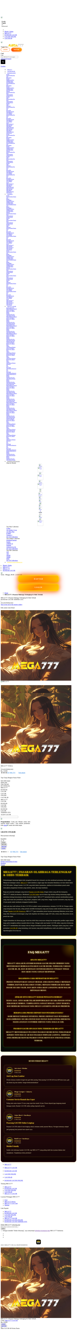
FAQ (6, 1200)
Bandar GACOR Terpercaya (16, 911)
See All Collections (12, 537)
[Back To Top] (1, 1327)
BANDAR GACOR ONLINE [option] (4, 805)
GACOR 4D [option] (4, 797)
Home (6, 593)
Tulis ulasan (21, 772)
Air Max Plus (10, 532)
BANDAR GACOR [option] (4, 790)
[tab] (38, 66)
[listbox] (15, 801)
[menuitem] (9, 69)
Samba (8, 542)
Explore (3, 66)
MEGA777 (8, 33)
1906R (8, 557)
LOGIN (38, 587)
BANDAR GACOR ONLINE (14, 1180)
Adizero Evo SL (11, 547)
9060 (7, 559)
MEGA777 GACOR (11, 1167)
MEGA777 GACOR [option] (4, 800)
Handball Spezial (11, 540)
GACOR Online (34, 894)
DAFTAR (38, 579)
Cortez (8, 528)
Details (3, 865)
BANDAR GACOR (11, 35)
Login (5, 49)
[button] (5, 689)
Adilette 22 (9, 543)
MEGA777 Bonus (10, 1201)
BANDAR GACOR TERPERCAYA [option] (6, 810)
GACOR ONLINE (10, 36)
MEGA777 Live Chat (11, 1203)
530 (7, 552)
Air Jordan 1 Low (11, 530)
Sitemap (7, 1205)
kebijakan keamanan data (42, 1230)
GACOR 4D (8, 38)
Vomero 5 (9, 535)
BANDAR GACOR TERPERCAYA (16, 1221)
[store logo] (16, 47)
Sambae (8, 545)
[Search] (3, 62)
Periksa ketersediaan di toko (9, 861)
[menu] (38, 316)
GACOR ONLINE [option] (3, 794)
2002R (8, 555)
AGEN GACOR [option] (6, 814)
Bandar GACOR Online (36, 892)
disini (5, 825)
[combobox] (9, 57)
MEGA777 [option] (4, 787)
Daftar (16, 49)
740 (7, 554)
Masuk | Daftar (9, 31)
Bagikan (3, 863)
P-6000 (8, 533)
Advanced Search (6, 59)
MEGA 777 (6, 569)
